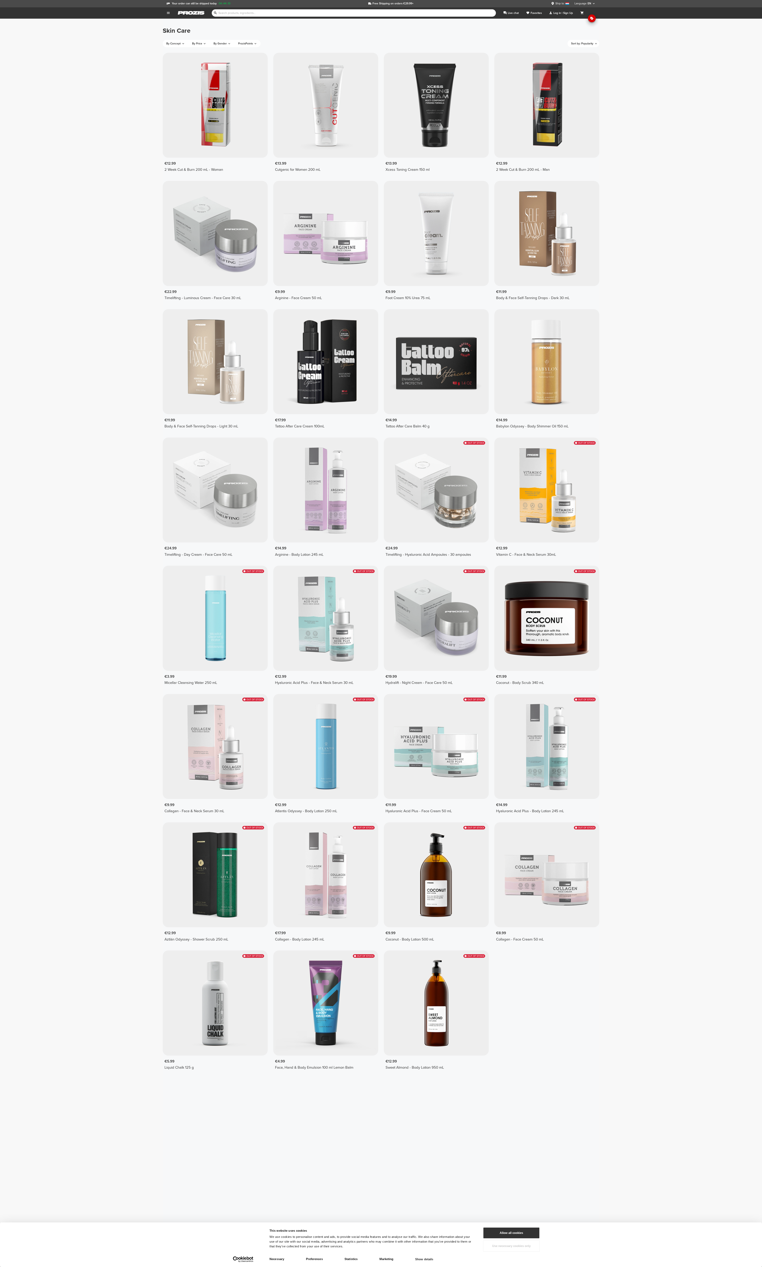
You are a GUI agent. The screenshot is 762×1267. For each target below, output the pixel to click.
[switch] (331, 1259)
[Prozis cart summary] (582, 13)
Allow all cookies (511, 1232)
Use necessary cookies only (511, 1246)
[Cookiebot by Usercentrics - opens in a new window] (243, 1259)
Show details (424, 1259)
